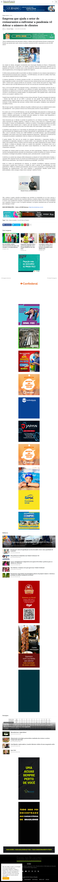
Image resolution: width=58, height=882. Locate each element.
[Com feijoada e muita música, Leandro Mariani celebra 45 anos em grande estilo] (6, 746)
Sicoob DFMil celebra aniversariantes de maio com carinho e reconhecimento (10, 246)
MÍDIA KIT (41, 879)
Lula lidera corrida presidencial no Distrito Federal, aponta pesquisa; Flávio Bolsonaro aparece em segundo (28, 725)
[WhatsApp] (22, 225)
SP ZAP (47, 879)
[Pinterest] (25, 225)
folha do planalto (13, 220)
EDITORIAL (35, 879)
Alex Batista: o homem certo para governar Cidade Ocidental (27, 567)
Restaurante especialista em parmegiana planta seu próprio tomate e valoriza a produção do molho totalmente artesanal (32, 574)
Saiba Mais (4, 876)
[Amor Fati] (6, 752)
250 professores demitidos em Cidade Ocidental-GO (24, 555)
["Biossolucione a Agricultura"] (6, 734)
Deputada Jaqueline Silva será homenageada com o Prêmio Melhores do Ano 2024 (28, 246)
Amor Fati (13, 750)
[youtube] (26, 871)
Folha (11, 15)
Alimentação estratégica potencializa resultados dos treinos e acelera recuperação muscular (30, 739)
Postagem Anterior (6, 278)
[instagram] (29, 871)
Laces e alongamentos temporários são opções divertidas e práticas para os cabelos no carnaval (31, 562)
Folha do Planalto (33, 877)
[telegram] (32, 871)
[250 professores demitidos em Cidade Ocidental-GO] (6, 557)
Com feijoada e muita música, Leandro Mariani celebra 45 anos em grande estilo (32, 744)
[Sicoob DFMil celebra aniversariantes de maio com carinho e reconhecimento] (10, 238)
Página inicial (5, 15)
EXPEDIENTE (27, 879)
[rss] (38, 871)
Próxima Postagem (51, 278)
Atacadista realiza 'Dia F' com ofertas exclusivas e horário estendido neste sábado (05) (46, 246)
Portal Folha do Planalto (23, 220)
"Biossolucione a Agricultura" (18, 732)
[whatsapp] (35, 871)
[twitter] (23, 871)
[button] (1, 2)
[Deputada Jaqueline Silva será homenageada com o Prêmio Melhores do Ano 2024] (29, 238)
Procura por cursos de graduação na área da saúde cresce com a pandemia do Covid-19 (31, 550)
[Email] (28, 225)
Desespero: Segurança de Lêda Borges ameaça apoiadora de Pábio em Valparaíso (28, 543)
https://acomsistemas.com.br (36, 207)
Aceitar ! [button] (6, 878)
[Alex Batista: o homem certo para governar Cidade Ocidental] (6, 569)
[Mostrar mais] (30, 225)
